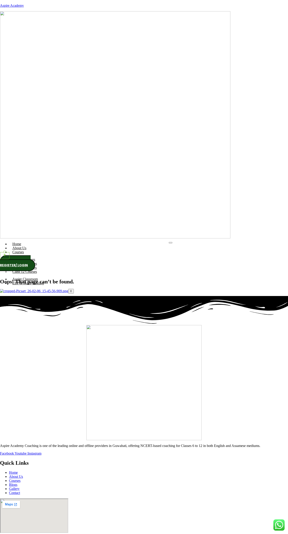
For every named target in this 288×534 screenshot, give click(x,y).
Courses (18, 252)
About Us (19, 248)
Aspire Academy (12, 5)
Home (16, 244)
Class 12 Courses (24, 272)
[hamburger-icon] (170, 242)
